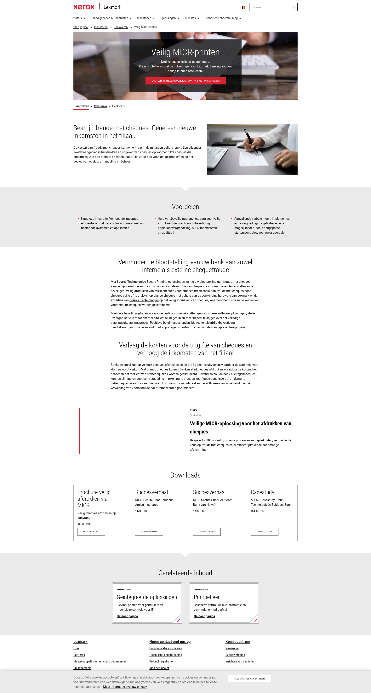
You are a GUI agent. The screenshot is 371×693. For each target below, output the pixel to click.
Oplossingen (168, 18)
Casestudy (262, 492)
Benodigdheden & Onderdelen (109, 18)
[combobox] (273, 7)
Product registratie (161, 661)
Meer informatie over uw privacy (125, 687)
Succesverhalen (235, 655)
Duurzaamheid (82, 668)
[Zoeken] (294, 7)
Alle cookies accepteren (249, 678)
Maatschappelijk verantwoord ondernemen (100, 661)
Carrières (79, 655)
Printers (77, 18)
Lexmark (80, 641)
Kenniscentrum (237, 641)
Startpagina (97, 6)
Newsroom (232, 648)
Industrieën (144, 18)
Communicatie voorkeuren (165, 648)
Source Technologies (131, 282)
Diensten (190, 18)
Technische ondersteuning (221, 18)
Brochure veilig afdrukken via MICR (94, 499)
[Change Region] (243, 7)
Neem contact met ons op (170, 641)
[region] (185, 682)
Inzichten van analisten (239, 661)
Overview (100, 106)
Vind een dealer (159, 668)
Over (76, 648)
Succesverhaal (151, 492)
